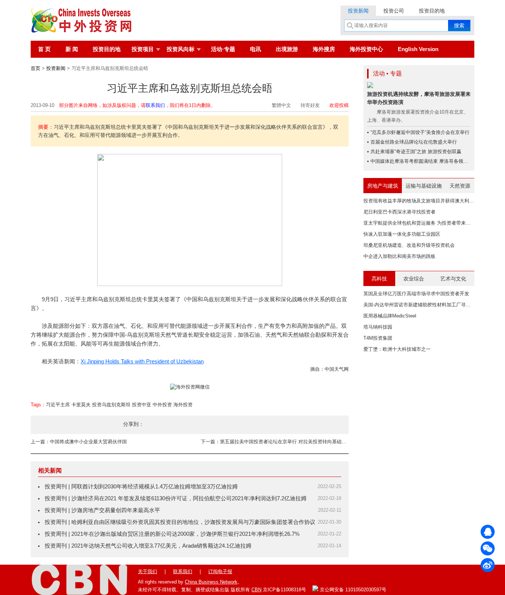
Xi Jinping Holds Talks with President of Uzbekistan (142, 361)
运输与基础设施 (424, 186)
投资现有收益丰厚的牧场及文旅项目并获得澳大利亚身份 (423, 201)
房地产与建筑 (382, 186)
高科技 (379, 279)
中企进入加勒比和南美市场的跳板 (399, 256)
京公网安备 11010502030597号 (352, 589)
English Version (418, 49)
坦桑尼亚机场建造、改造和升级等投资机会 (409, 245)
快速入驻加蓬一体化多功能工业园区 (401, 234)
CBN (256, 589)
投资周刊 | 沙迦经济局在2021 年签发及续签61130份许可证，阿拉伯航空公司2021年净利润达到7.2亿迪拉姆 (175, 498)
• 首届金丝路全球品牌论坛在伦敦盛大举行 (412, 142)
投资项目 (143, 49)
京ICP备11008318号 (284, 589)
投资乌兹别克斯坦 (111, 404)
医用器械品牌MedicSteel (389, 316)
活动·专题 (223, 49)
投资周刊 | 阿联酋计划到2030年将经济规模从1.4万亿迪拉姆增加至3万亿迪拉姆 (141, 486)
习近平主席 (58, 404)
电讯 (255, 49)
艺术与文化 (453, 279)
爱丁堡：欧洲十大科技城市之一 (397, 349)
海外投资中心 (366, 49)
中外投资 (162, 404)
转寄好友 (310, 105)
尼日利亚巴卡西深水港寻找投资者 (399, 212)
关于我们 (147, 571)
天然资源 (460, 186)
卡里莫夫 (81, 404)
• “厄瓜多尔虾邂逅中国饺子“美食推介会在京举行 (418, 132)
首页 (35, 68)
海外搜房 (324, 49)
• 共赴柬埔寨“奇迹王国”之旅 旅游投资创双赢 (414, 151)
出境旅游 (287, 49)
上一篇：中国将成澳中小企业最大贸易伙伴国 (79, 441)
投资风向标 (180, 49)
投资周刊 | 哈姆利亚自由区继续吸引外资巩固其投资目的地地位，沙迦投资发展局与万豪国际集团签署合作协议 (180, 522)
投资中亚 (141, 404)
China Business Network (211, 582)
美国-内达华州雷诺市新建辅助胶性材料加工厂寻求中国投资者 (429, 304)
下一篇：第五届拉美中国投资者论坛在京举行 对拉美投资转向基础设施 (275, 441)
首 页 (44, 49)
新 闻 (71, 49)
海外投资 (183, 404)
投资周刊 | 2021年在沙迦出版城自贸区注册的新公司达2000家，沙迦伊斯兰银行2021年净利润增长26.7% (172, 534)
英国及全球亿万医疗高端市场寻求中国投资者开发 (416, 293)
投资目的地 (432, 11)
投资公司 (393, 11)
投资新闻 (358, 11)
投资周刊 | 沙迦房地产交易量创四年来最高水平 (102, 510)
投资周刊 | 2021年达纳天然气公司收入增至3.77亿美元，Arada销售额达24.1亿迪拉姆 (148, 545)
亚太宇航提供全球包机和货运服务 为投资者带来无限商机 (424, 223)
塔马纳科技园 (377, 327)
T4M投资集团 (377, 338)
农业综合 (413, 279)
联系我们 (155, 105)
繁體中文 (281, 105)
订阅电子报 (220, 571)
